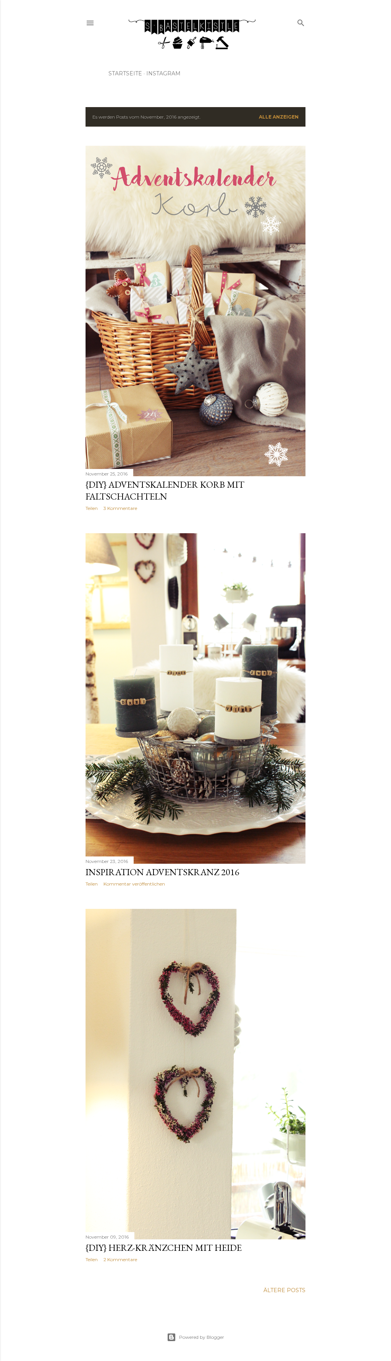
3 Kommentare (120, 508)
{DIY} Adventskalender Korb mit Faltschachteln (165, 490)
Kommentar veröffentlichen (134, 884)
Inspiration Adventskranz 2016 (162, 872)
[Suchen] (300, 21)
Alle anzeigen (279, 117)
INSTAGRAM (163, 73)
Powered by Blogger (201, 1337)
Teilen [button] (92, 508)
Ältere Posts (284, 1290)
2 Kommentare (120, 1259)
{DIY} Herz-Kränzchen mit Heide (164, 1248)
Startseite (125, 73)
